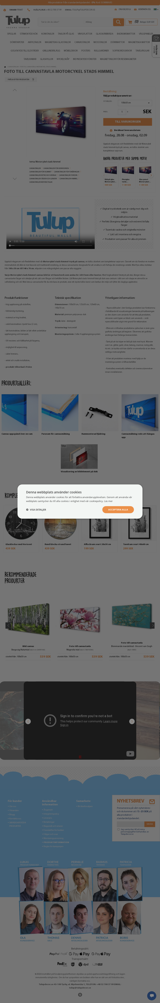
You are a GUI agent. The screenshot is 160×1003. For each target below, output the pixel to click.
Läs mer (108, 501)
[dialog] (80, 501)
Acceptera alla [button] (118, 509)
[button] (36, 509)
